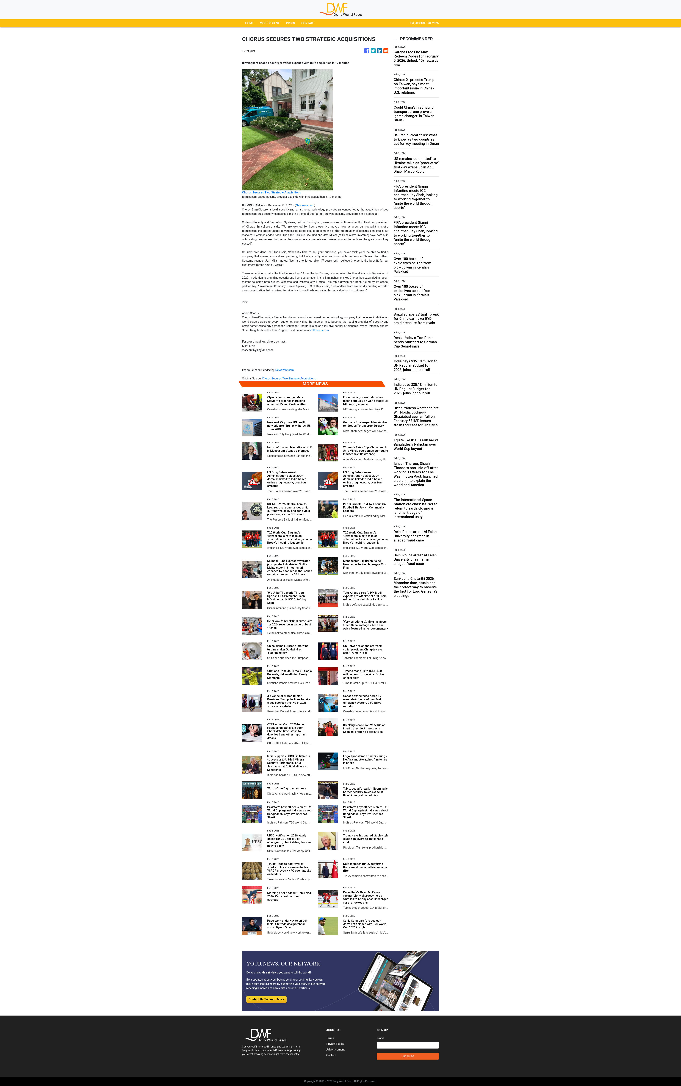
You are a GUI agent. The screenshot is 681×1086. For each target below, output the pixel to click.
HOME (249, 23)
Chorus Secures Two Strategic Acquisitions (289, 378)
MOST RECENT (270, 23)
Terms (330, 1038)
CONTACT (308, 23)
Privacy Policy (335, 1044)
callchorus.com (319, 330)
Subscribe (408, 1056)
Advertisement (335, 1049)
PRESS (290, 23)
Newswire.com (305, 205)
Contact (331, 1055)
